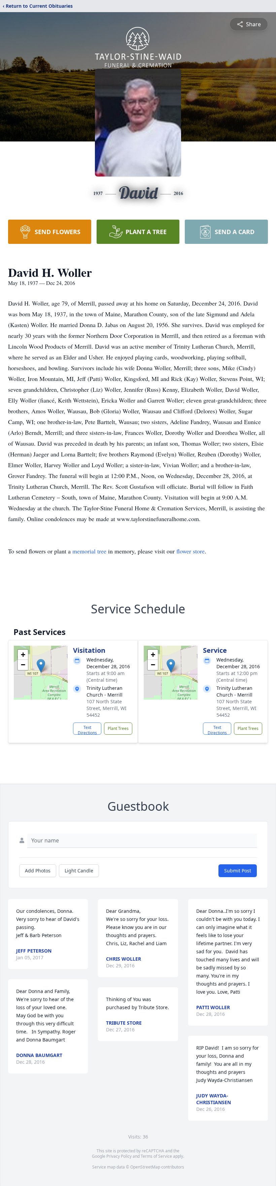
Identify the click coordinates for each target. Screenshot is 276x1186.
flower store (190, 551)
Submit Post (237, 870)
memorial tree (89, 551)
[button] (41, 666)
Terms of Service (156, 1156)
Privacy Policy (119, 1156)
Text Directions (87, 730)
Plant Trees (118, 728)
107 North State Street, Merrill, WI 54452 (107, 708)
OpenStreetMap (145, 1167)
